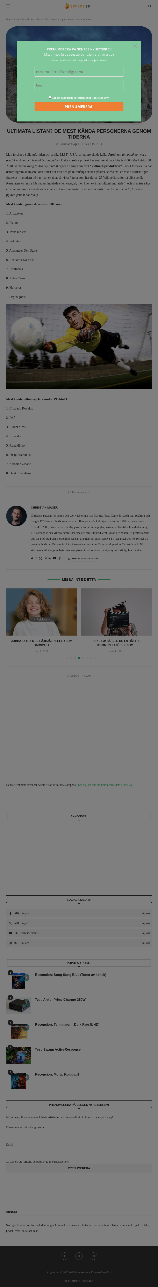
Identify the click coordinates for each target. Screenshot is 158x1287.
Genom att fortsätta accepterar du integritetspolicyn (80, 97)
